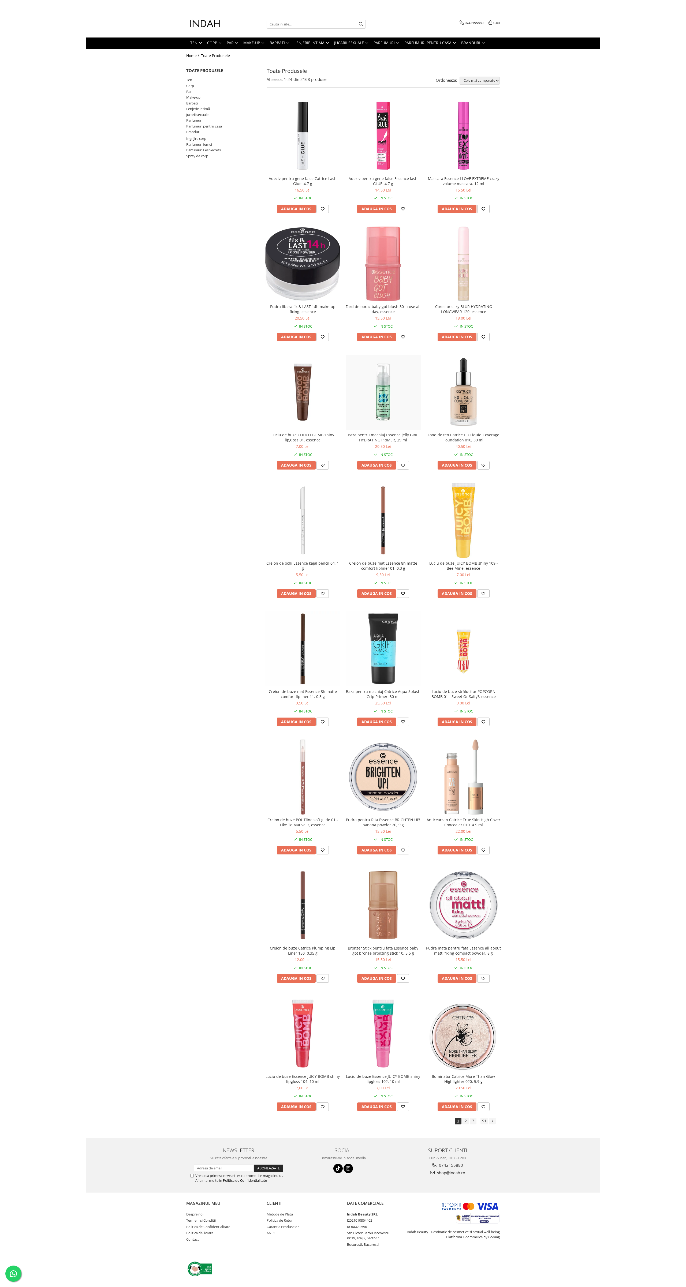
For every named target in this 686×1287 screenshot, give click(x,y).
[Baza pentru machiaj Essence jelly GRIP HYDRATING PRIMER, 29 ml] (383, 392)
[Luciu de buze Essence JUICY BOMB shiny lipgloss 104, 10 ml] (302, 1033)
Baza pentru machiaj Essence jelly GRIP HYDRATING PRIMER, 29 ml (383, 437)
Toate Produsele (215, 55)
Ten (189, 79)
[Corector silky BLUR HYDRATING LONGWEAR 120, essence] (463, 264)
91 (484, 1120)
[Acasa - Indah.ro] (213, 24)
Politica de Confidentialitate (245, 1180)
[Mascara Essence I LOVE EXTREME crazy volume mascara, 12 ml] (463, 135)
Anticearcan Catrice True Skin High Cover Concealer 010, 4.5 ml (463, 822)
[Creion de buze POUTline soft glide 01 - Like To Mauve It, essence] (302, 777)
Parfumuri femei (199, 144)
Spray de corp (197, 155)
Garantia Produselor (283, 1226)
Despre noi (194, 1214)
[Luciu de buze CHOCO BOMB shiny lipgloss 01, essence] (302, 392)
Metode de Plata (280, 1214)
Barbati (192, 103)
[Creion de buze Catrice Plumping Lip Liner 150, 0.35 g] (302, 905)
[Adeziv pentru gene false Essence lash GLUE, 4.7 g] (383, 135)
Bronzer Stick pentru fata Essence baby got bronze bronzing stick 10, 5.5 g (383, 950)
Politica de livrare (199, 1232)
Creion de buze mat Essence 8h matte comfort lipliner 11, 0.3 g (303, 694)
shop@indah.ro (450, 1172)
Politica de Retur (280, 1220)
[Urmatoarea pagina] (492, 1121)
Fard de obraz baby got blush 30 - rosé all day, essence (383, 309)
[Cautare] (361, 24)
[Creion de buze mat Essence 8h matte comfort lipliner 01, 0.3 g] (383, 520)
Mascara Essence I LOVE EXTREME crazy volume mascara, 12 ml (463, 181)
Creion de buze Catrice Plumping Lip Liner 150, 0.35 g (302, 950)
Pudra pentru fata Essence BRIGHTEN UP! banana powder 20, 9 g (383, 822)
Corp (190, 85)
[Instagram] (348, 1168)
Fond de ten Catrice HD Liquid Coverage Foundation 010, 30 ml (463, 437)
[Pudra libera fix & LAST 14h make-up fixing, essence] (302, 264)
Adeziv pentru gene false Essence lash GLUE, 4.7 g (383, 181)
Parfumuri (194, 120)
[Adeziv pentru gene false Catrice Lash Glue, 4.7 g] (302, 135)
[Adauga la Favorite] (322, 209)
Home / (193, 55)
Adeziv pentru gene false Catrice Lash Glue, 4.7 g (303, 181)
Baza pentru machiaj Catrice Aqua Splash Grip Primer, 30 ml (383, 694)
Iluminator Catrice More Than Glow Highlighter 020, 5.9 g (463, 1079)
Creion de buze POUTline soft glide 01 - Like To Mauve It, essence (302, 822)
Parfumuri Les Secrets (203, 150)
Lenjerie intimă (198, 108)
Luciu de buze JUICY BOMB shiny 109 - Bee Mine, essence (463, 566)
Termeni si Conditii (201, 1220)
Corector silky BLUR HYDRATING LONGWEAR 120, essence (463, 309)
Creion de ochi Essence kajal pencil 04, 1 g (302, 566)
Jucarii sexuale (197, 114)
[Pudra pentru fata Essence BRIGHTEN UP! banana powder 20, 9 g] (383, 777)
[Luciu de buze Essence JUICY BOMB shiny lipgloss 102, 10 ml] (383, 1033)
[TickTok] (338, 1168)
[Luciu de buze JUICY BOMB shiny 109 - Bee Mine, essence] (463, 520)
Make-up (193, 97)
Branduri (193, 131)
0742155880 (450, 1165)
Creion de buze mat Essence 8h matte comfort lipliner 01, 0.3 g (383, 566)
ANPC (271, 1232)
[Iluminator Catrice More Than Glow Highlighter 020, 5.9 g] (463, 1033)
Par (189, 91)
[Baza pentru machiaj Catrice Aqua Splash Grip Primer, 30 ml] (383, 648)
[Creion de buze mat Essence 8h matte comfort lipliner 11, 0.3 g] (302, 648)
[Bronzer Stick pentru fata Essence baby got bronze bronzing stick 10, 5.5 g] (383, 905)
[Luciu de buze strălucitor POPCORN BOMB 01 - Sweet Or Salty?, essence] (463, 648)
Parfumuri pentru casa (204, 126)
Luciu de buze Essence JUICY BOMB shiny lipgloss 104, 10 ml (303, 1079)
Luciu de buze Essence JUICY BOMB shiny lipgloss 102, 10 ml (383, 1079)
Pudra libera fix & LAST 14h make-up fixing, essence (302, 309)
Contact (192, 1239)
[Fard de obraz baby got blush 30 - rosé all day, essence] (383, 264)
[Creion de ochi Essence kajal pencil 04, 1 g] (302, 520)
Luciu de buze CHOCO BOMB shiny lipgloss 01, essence (302, 437)
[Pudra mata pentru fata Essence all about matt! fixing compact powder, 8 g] (463, 905)
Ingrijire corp (196, 138)
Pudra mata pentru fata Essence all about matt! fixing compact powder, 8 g (463, 950)
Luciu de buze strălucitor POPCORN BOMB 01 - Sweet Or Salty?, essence (463, 694)
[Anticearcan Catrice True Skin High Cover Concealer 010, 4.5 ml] (463, 777)
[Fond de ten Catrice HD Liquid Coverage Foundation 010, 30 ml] (463, 392)
